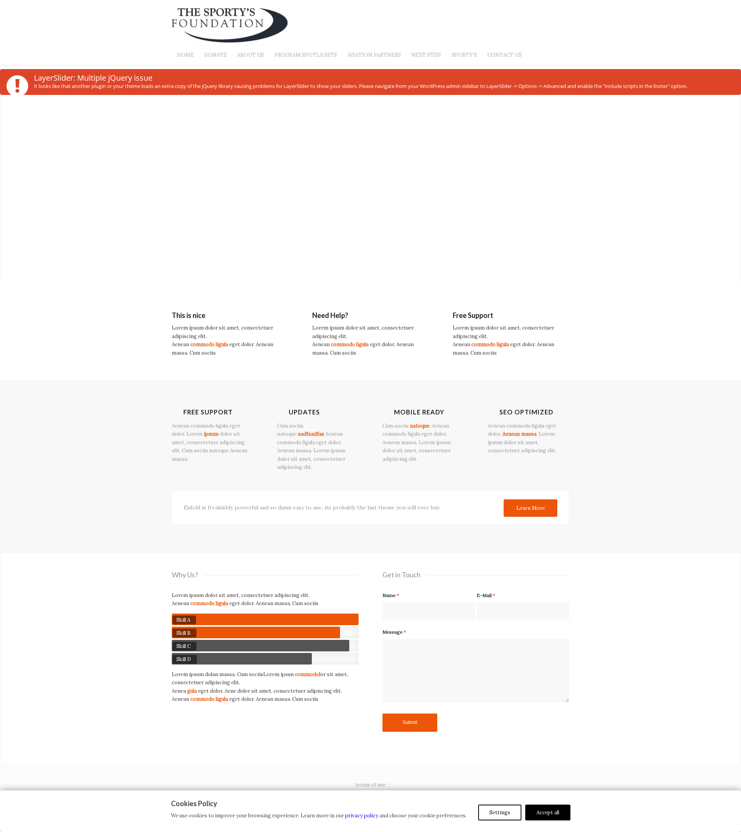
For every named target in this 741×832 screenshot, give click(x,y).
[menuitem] (185, 55)
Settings (499, 812)
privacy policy (361, 815)
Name (390, 595)
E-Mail (486, 595)
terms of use (370, 784)
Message (394, 632)
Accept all (547, 812)
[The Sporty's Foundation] (230, 26)
